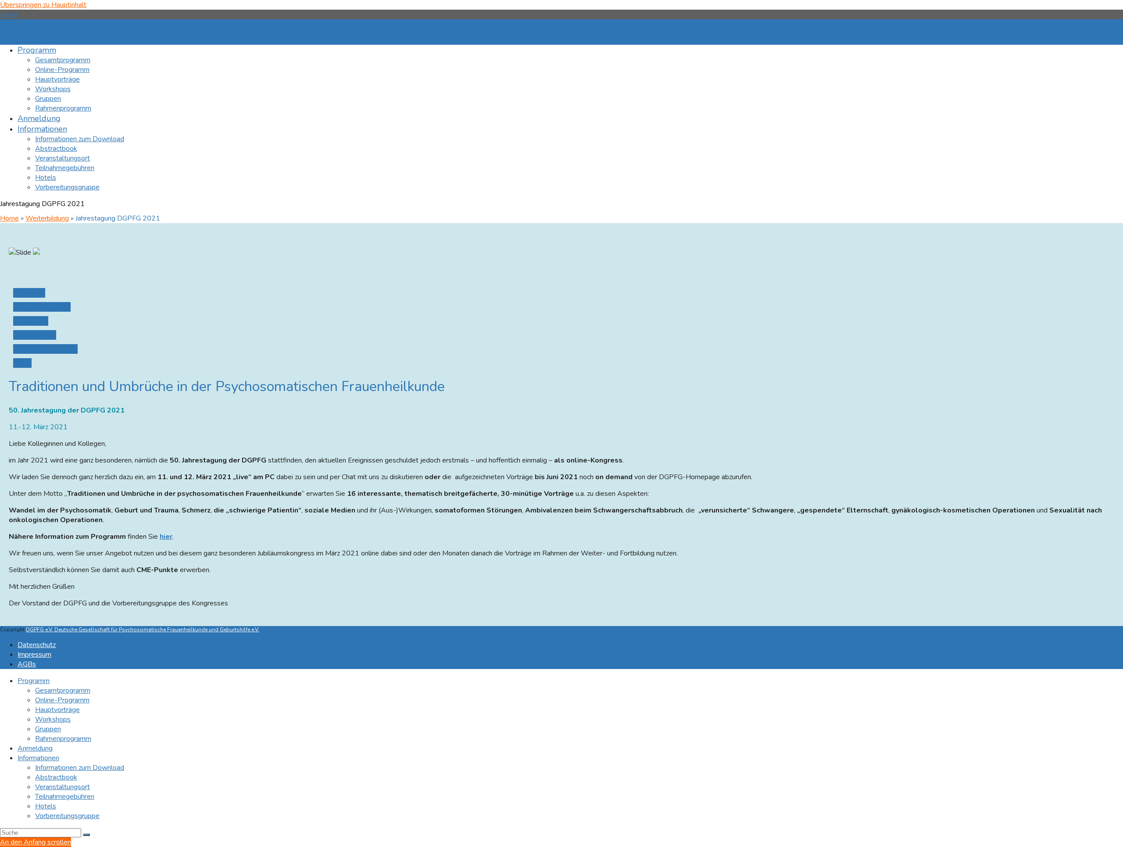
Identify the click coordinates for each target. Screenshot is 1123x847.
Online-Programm (62, 700)
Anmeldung (35, 748)
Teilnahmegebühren (64, 796)
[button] (8, 14)
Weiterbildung (47, 218)
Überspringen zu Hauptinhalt (43, 5)
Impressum (34, 654)
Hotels (45, 806)
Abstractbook (56, 777)
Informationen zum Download (79, 767)
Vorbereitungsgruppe (67, 816)
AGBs (27, 664)
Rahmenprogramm (63, 739)
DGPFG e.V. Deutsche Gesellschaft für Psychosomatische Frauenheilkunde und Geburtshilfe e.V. (142, 629)
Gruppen (48, 729)
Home (9, 218)
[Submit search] (86, 834)
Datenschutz (37, 645)
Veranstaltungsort (62, 787)
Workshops (53, 719)
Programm (34, 681)
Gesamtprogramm (62, 690)
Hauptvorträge (57, 710)
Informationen (38, 758)
